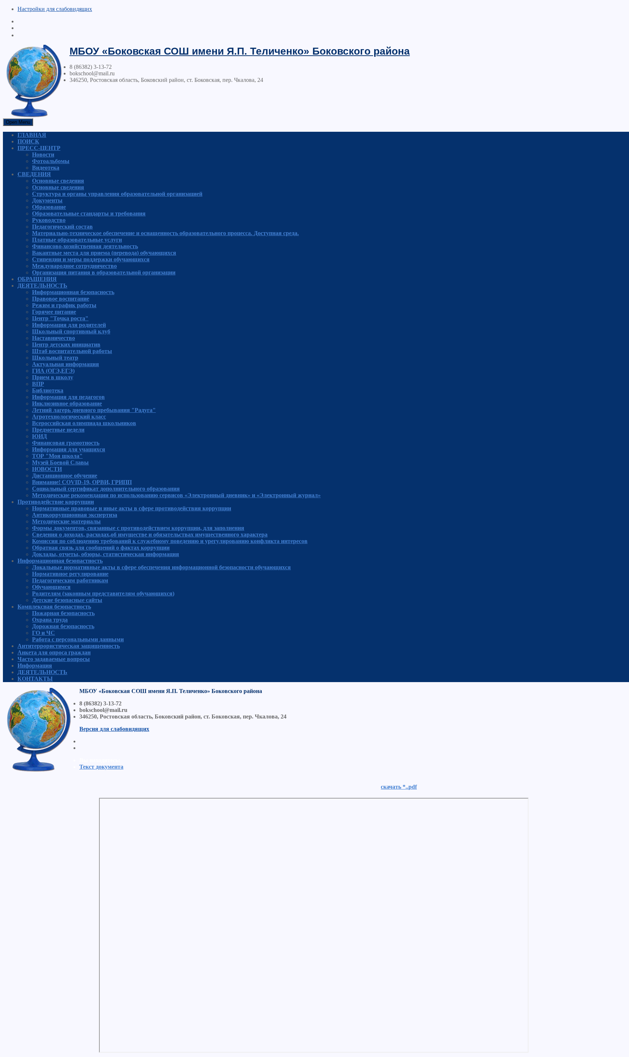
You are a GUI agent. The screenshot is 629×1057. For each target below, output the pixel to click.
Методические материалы (66, 521)
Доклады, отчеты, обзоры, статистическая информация (105, 554)
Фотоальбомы (51, 161)
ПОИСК (28, 141)
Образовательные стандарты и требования (89, 213)
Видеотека (45, 168)
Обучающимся (51, 587)
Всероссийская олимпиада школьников (84, 423)
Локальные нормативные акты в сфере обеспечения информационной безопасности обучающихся (161, 567)
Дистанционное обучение (64, 475)
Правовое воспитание (60, 299)
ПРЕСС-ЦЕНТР (38, 148)
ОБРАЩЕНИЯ (37, 279)
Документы (47, 200)
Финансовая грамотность (65, 443)
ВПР (38, 384)
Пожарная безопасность (63, 613)
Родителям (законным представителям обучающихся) (103, 593)
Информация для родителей (69, 325)
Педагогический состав (62, 226)
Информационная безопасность (73, 292)
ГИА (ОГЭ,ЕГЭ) (53, 371)
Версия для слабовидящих (114, 729)
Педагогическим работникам (70, 580)
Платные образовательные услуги (77, 240)
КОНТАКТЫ (35, 679)
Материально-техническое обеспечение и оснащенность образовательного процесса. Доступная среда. (165, 233)
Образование (49, 207)
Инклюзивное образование (67, 403)
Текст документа (101, 767)
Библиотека (47, 390)
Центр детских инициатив (66, 344)
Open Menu (18, 122)
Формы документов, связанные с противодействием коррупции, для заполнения (138, 528)
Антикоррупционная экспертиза (74, 515)
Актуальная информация (65, 364)
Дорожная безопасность (63, 626)
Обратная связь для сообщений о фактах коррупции (101, 548)
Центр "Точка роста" (60, 318)
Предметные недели (58, 430)
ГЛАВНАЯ (31, 135)
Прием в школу (52, 377)
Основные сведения (58, 181)
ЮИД (39, 436)
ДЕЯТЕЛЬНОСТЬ (42, 285)
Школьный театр (55, 358)
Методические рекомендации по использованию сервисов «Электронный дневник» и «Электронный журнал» (176, 495)
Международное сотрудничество (74, 266)
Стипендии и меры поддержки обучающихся (91, 259)
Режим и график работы (64, 305)
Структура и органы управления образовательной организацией (117, 194)
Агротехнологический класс (69, 416)
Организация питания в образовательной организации (103, 272)
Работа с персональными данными (78, 639)
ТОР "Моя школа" (57, 456)
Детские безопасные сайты (67, 600)
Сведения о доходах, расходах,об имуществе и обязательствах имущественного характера (150, 534)
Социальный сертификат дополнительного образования (106, 489)
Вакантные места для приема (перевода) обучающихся (104, 253)
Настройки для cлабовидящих (54, 9)
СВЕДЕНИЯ (34, 174)
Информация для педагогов (68, 397)
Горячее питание (54, 312)
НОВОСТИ (47, 469)
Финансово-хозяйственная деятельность (85, 246)
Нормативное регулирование (70, 574)
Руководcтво (49, 220)
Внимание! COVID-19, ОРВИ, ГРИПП (82, 482)
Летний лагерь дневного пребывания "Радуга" (94, 410)
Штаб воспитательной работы (72, 351)
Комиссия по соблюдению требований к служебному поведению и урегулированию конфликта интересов (170, 541)
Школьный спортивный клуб (71, 331)
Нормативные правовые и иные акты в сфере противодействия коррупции (131, 508)
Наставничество (53, 338)
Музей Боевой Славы (60, 462)
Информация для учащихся (68, 449)
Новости (43, 154)
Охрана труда (50, 620)
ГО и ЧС (43, 633)
